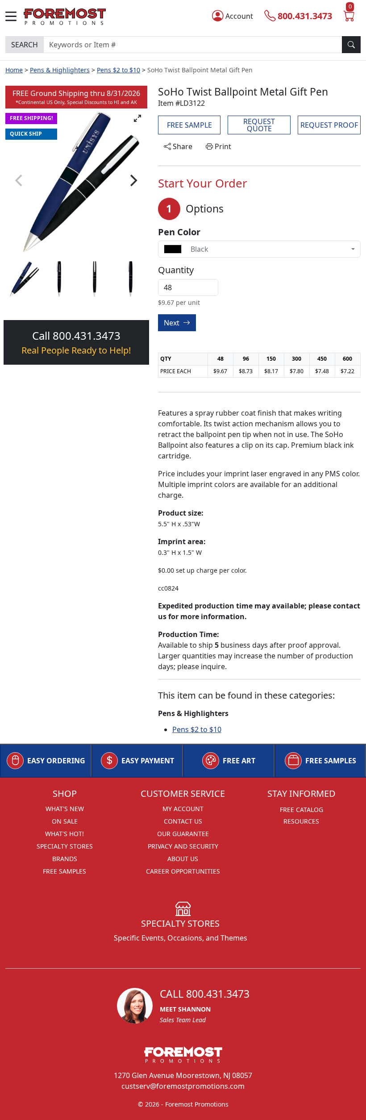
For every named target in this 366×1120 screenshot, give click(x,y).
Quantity (176, 270)
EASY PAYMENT (147, 761)
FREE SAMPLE (189, 125)
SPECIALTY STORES (65, 846)
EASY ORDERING (56, 761)
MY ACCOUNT (183, 808)
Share (181, 146)
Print (222, 146)
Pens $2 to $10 (118, 70)
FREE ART (239, 761)
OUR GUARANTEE (183, 833)
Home (14, 70)
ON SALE (65, 821)
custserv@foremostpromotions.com (183, 1086)
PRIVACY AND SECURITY (183, 846)
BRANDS (64, 858)
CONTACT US (183, 821)
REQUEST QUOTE (259, 125)
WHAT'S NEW (65, 808)
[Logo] (65, 15)
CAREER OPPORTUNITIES (183, 871)
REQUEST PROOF (329, 125)
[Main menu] (14, 16)
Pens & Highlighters (60, 70)
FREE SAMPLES (330, 761)
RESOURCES (301, 821)
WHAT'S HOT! (64, 833)
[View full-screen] (137, 118)
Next (172, 323)
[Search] (351, 44)
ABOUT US (182, 858)
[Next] (133, 180)
